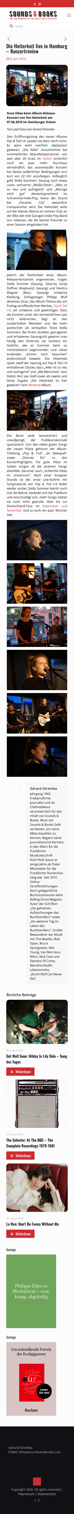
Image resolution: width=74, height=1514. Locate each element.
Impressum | (28, 1494)
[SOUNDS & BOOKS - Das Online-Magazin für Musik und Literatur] (33, 15)
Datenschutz (47, 1494)
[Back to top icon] (37, 1481)
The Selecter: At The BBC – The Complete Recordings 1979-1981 (30, 1143)
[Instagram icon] (39, 4)
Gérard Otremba (43, 788)
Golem (47, 158)
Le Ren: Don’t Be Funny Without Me (32, 1224)
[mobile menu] (69, 15)
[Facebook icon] (34, 4)
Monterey (34, 385)
